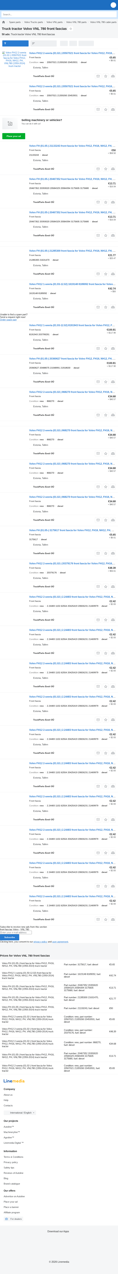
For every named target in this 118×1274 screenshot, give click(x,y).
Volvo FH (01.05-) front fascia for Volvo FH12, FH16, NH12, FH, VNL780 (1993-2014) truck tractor (28, 964)
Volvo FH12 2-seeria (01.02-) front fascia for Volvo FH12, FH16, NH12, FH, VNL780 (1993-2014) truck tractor (27, 1019)
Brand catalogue (12, 1183)
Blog (6, 1178)
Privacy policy (11, 1162)
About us (8, 1094)
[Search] (113, 14)
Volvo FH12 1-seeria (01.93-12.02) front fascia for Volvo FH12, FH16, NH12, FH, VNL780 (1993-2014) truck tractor (28, 975)
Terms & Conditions (13, 1157)
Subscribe (9, 937)
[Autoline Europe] (20, 5)
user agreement (60, 941)
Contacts (8, 1105)
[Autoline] (4, 22)
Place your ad (14, 136)
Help (6, 1100)
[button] (113, 5)
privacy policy (40, 941)
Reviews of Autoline (13, 1173)
